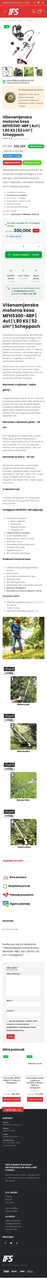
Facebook (5, 1243)
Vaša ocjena (12, 967)
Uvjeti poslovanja (12, 1220)
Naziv (10, 1000)
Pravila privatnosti (13, 1223)
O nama (8, 1196)
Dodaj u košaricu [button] (13, 1099)
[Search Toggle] (34, 11)
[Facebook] (34, 2)
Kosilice (35, 214)
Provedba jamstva (13, 1226)
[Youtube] (38, 2)
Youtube (11, 1243)
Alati (13, 214)
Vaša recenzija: (14, 973)
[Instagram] (42, 2)
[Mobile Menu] (5, 11)
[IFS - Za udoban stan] (13, 11)
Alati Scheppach (23, 214)
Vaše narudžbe (11, 1208)
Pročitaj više (36, 1099)
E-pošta (11, 1010)
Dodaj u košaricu (26, 254)
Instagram (16, 1243)
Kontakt (8, 1199)
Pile (18, 1076)
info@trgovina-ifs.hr (23, 291)
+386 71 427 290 (29, 293)
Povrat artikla (11, 1211)
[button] (6, 45)
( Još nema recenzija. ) (22, 139)
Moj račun (9, 1202)
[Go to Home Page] (3, 20)
